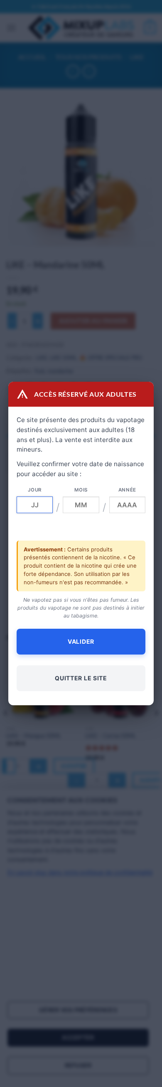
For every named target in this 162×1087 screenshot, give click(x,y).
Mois (81, 490)
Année (127, 490)
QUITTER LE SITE (81, 678)
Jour (35, 490)
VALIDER (81, 641)
